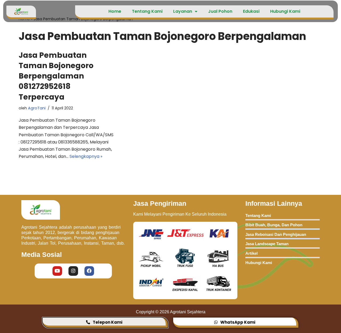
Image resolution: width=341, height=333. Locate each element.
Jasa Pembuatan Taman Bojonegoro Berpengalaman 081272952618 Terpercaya (56, 76)
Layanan (182, 11)
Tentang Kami (147, 11)
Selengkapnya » (86, 156)
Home (114, 11)
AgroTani (37, 108)
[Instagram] (73, 271)
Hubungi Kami (285, 11)
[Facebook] (89, 271)
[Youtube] (57, 271)
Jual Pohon (220, 11)
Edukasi (251, 11)
